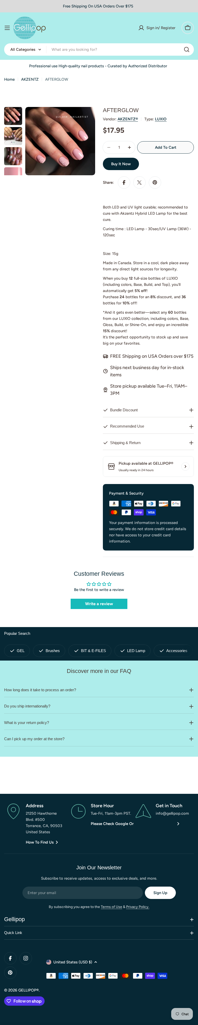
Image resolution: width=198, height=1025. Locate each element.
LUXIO (161, 119)
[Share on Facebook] (124, 182)
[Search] (187, 49)
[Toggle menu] (7, 28)
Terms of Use (111, 907)
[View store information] (185, 466)
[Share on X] (139, 182)
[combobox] (99, 49)
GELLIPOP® (28, 990)
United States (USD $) (72, 962)
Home (9, 79)
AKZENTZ (30, 79)
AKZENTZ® (128, 119)
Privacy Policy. (137, 907)
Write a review (99, 603)
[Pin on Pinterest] (155, 182)
